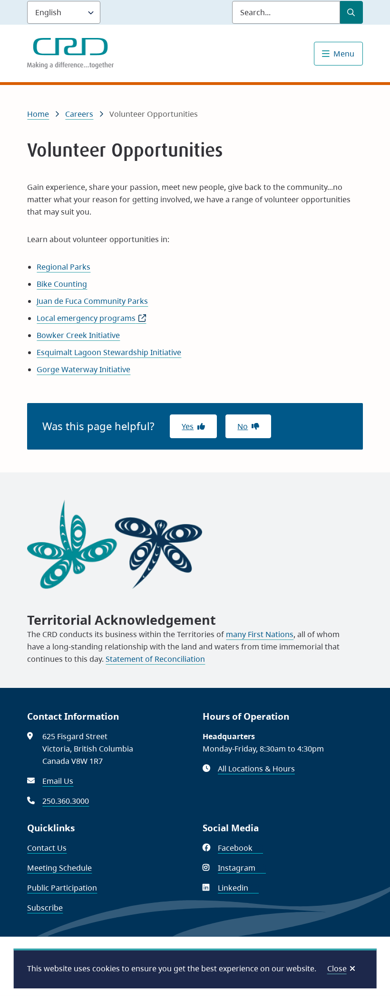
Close (337, 968)
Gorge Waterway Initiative (83, 369)
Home (38, 114)
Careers (79, 114)
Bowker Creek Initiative (78, 335)
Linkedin (238, 888)
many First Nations (259, 634)
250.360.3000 (65, 801)
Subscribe (45, 907)
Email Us (57, 781)
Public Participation (62, 888)
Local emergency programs (91, 318)
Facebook (240, 848)
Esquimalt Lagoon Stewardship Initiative (109, 352)
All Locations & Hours (256, 768)
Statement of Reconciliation (155, 659)
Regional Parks (63, 267)
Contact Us (47, 848)
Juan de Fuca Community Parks (92, 301)
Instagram (242, 868)
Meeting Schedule (59, 868)
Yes (188, 426)
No (242, 426)
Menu (343, 53)
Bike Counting (62, 284)
